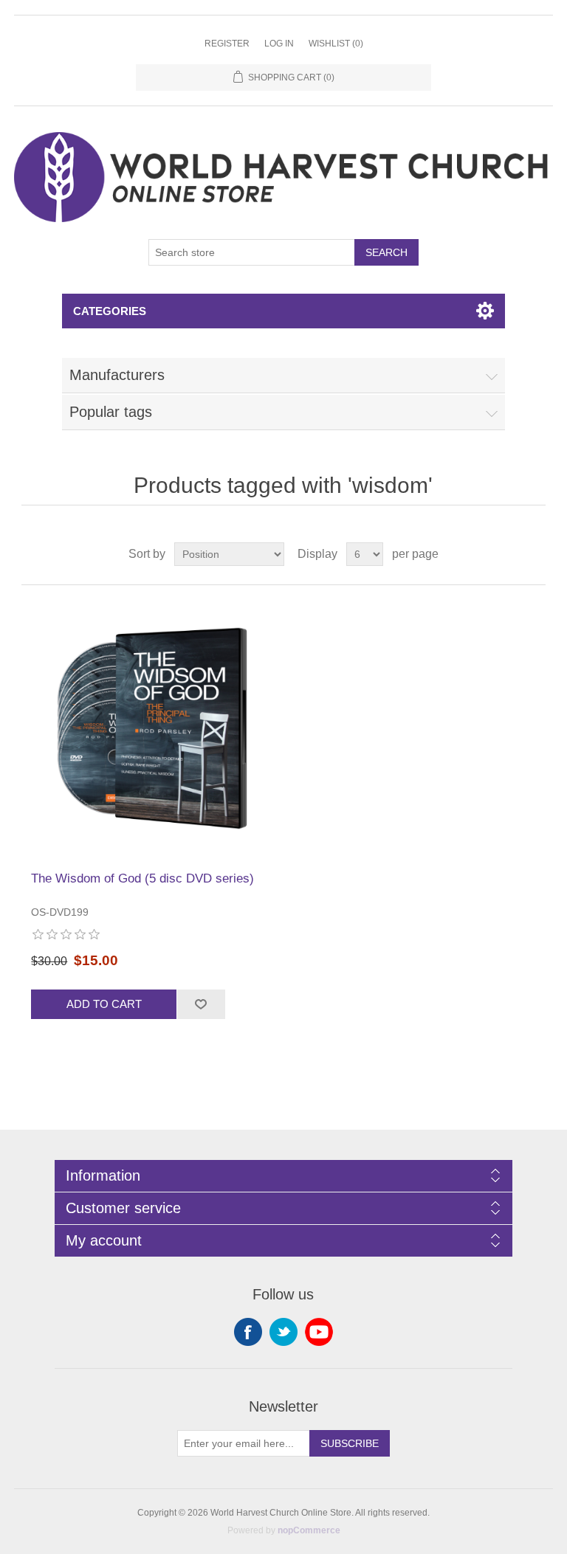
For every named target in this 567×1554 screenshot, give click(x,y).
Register (227, 43)
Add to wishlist (200, 1004)
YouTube (319, 1332)
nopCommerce (309, 1530)
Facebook (248, 1332)
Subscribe (349, 1443)
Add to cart (104, 1004)
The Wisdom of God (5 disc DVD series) (142, 878)
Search (386, 252)
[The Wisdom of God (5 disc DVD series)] (152, 728)
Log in (279, 43)
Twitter (283, 1332)
